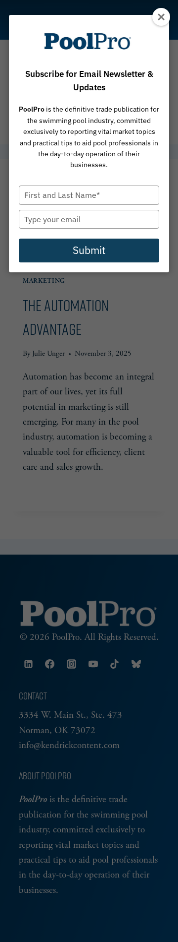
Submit (89, 250)
